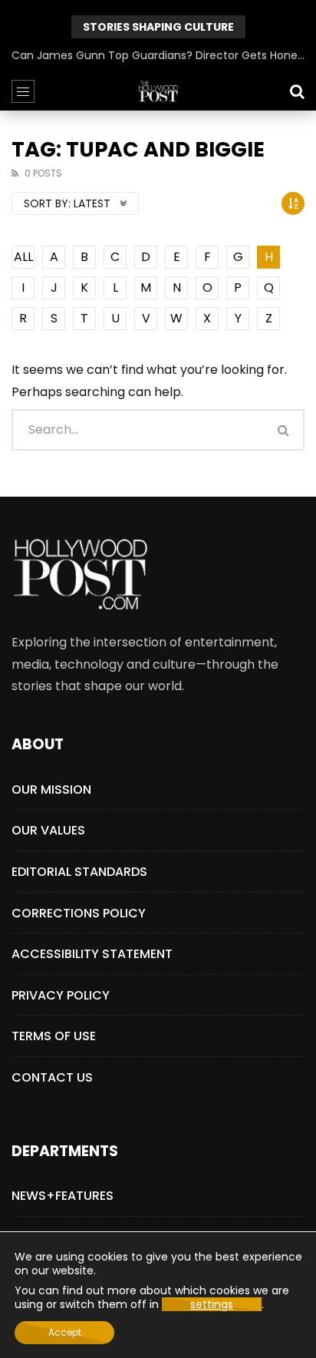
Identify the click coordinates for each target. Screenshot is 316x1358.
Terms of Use (54, 1036)
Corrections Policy (79, 913)
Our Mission (51, 789)
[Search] (297, 91)
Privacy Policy (61, 995)
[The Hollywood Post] (158, 91)
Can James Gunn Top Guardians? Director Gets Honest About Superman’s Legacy (158, 55)
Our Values (48, 830)
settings (211, 1304)
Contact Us (52, 1077)
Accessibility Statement (92, 954)
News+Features (63, 1195)
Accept (64, 1332)
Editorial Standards (79, 872)
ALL (23, 257)
